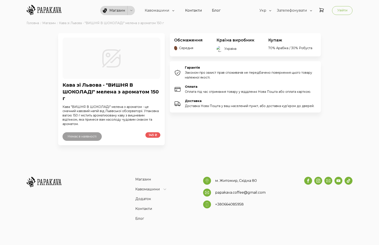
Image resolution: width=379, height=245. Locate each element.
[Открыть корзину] (321, 10)
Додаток (143, 199)
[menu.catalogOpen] (131, 10)
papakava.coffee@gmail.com (240, 192)
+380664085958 (229, 204)
